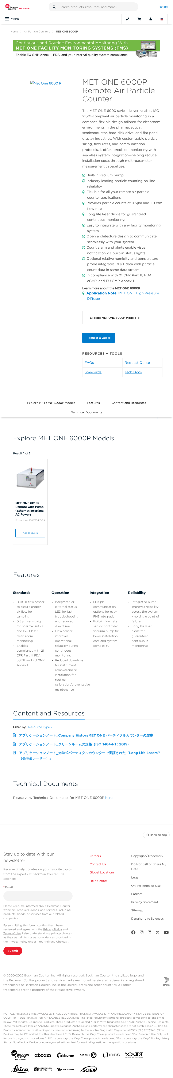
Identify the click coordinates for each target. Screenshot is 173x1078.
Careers (95, 856)
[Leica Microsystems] (20, 1070)
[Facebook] (133, 933)
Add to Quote (30, 533)
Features (93, 402)
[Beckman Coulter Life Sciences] (17, 7)
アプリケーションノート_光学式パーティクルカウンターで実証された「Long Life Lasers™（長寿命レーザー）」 (89, 755)
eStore (163, 6)
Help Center (98, 880)
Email (8, 887)
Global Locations (102, 872)
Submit (13, 950)
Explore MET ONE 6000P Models (51, 402)
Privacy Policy (52, 929)
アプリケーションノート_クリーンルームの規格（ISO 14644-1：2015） (75, 744)
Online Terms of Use (146, 885)
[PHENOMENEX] (65, 1070)
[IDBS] (111, 1056)
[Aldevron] (65, 1056)
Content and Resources (129, 402)
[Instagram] (141, 933)
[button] (54, 7)
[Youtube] (166, 933)
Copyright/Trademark (147, 856)
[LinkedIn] (149, 933)
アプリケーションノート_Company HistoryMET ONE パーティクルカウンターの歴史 (86, 735)
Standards (93, 372)
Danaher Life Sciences (147, 918)
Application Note (101, 293)
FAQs (89, 363)
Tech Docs (133, 372)
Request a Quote (98, 337)
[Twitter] (157, 933)
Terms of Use (12, 933)
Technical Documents (86, 412)
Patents (136, 894)
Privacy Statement (144, 902)
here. (109, 798)
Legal (135, 877)
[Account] (150, 19)
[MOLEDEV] (43, 1070)
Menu (15, 19)
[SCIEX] (88, 1070)
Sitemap (137, 910)
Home (14, 31)
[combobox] (93, 7)
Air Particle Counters (37, 31)
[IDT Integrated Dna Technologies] (134, 1056)
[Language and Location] (162, 19)
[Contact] (127, 19)
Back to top (158, 835)
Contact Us (98, 864)
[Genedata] (88, 1056)
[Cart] (139, 19)
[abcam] (43, 1056)
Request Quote (137, 363)
